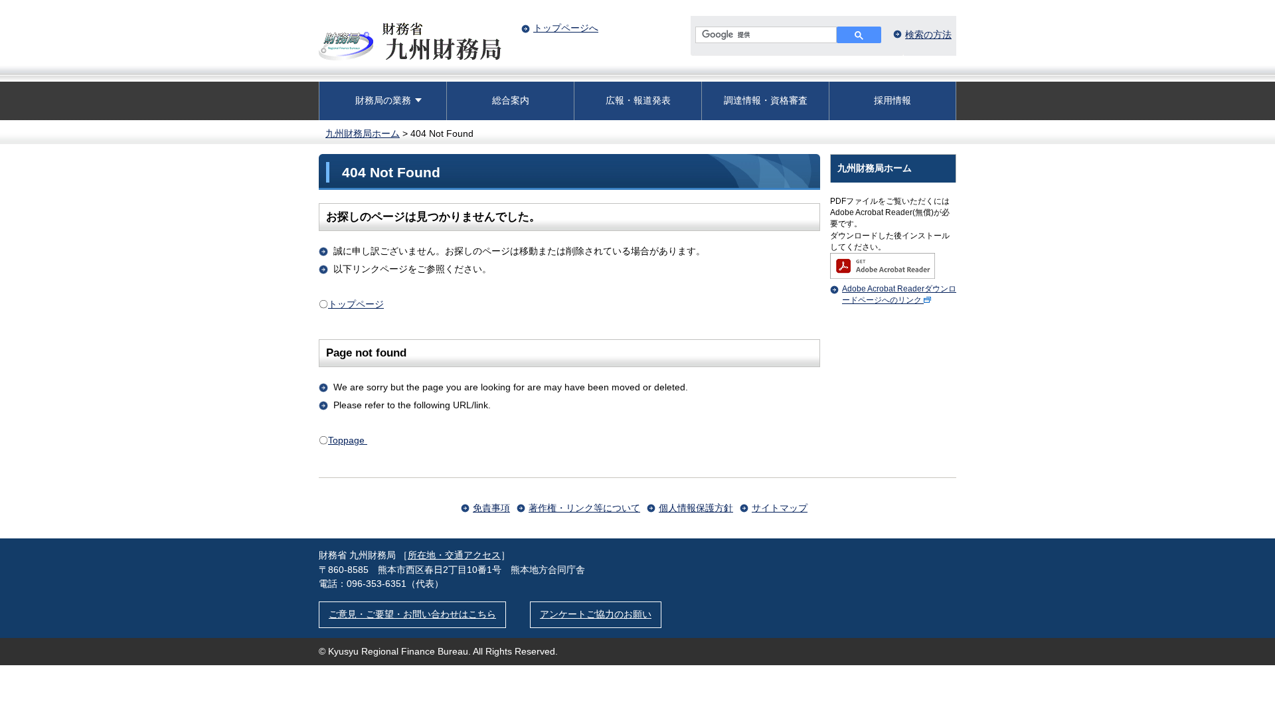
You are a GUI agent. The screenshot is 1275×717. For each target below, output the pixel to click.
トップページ (356, 304)
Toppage (347, 440)
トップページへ (565, 28)
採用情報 (892, 100)
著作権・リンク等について (584, 508)
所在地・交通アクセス (454, 555)
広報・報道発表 (638, 100)
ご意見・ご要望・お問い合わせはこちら (412, 614)
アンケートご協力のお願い (595, 614)
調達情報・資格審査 (766, 100)
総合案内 (510, 100)
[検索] (859, 35)
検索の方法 (928, 34)
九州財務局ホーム (362, 133)
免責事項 (491, 508)
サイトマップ (780, 508)
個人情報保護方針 (696, 508)
